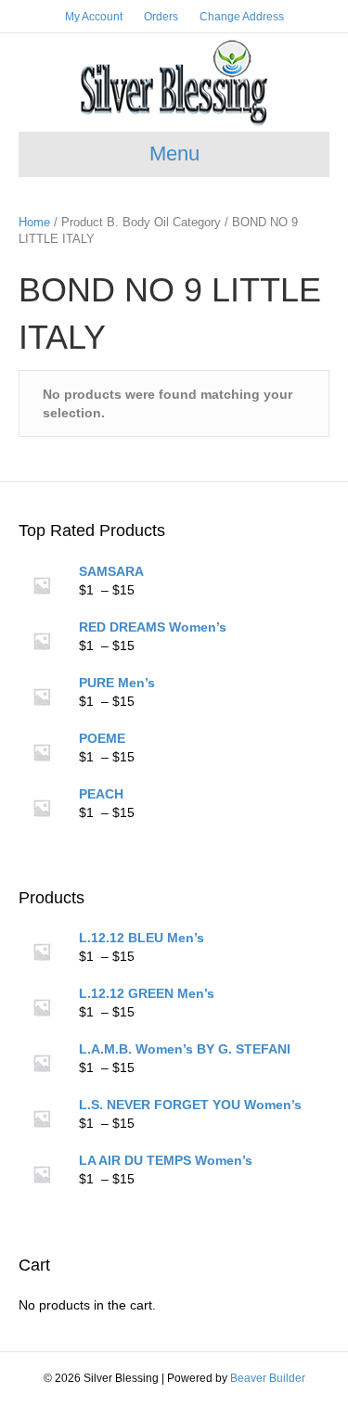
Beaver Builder (267, 1378)
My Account (93, 16)
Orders (161, 16)
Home (34, 222)
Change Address (242, 16)
